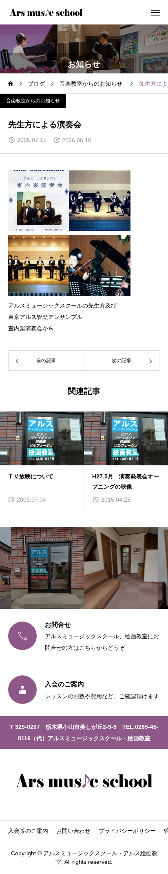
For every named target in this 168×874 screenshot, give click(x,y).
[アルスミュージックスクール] (46, 12)
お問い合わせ (73, 831)
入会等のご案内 (28, 831)
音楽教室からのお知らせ (33, 101)
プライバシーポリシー (127, 831)
